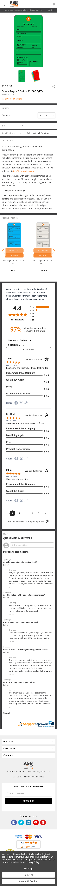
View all (7, 713)
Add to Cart (14, 250)
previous (3, 251)
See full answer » (45, 583)
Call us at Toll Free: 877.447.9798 (28, 776)
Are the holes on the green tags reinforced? (24, 595)
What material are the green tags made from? (25, 649)
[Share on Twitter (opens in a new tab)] (21, 403)
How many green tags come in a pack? (21, 622)
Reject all (28, 875)
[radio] (40, 307)
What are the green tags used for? (19, 682)
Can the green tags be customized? (20, 562)
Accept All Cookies (29, 881)
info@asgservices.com (23, 171)
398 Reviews (19, 319)
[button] (10, 587)
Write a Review (28, 349)
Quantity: (6, 115)
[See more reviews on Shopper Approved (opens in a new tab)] (26, 403)
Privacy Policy (32, 862)
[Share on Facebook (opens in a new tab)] (16, 403)
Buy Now (14, 255)
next (54, 251)
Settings (28, 868)
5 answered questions (12, 98)
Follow (6, 565)
